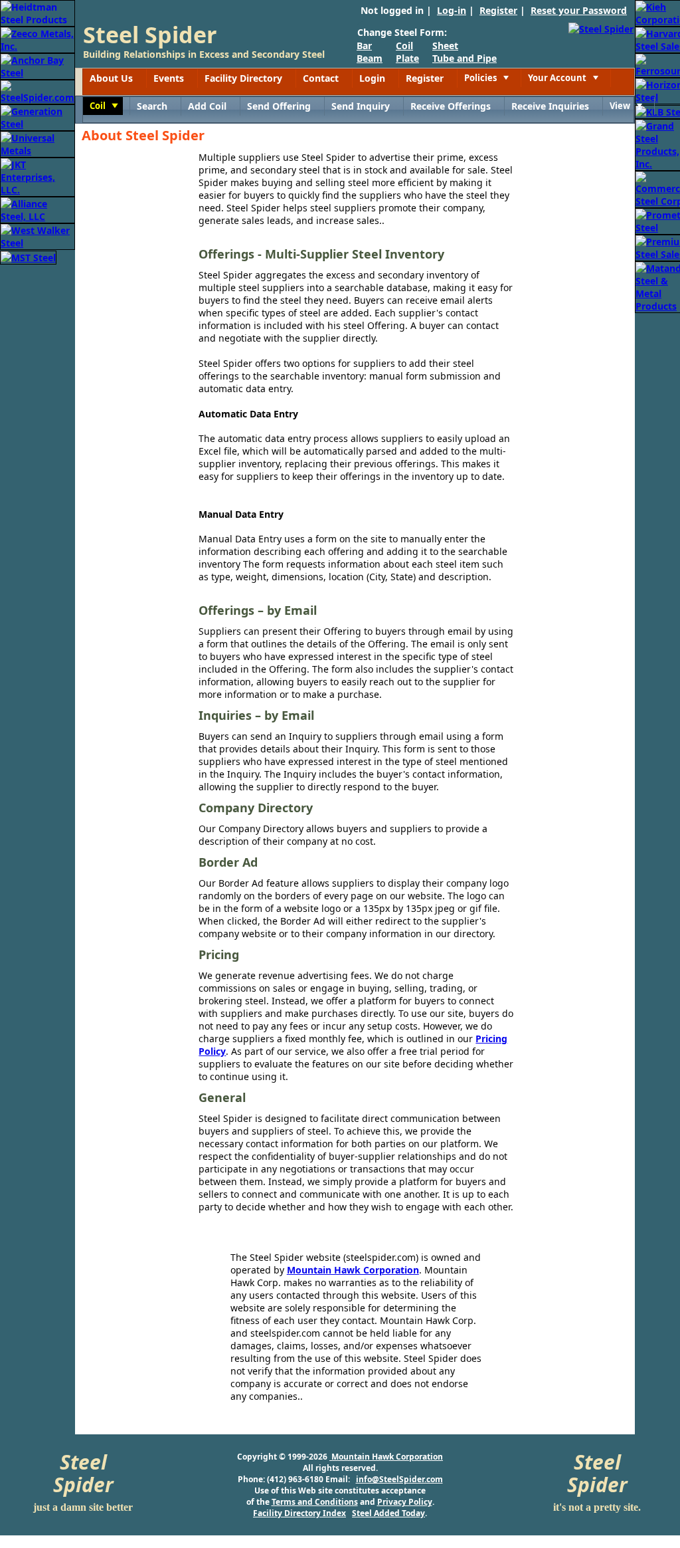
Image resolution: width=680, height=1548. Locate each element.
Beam (369, 58)
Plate (407, 58)
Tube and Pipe (464, 58)
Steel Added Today (388, 1513)
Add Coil (207, 106)
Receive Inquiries (550, 106)
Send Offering (279, 106)
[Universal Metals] (37, 143)
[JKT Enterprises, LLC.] (37, 175)
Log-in (451, 10)
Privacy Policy (404, 1501)
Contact (321, 78)
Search (152, 106)
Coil (404, 45)
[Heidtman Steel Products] (37, 12)
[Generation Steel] (37, 116)
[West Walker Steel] (37, 235)
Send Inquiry (360, 106)
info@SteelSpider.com (399, 1479)
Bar (364, 45)
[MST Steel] (28, 256)
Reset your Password (579, 10)
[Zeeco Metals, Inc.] (37, 39)
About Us (111, 78)
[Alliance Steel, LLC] (37, 209)
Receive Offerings (450, 106)
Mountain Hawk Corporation (353, 1270)
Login (372, 78)
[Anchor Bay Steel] (37, 65)
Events (168, 78)
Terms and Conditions (315, 1501)
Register (498, 10)
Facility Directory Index (299, 1513)
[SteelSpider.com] (37, 90)
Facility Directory (243, 78)
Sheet (445, 45)
